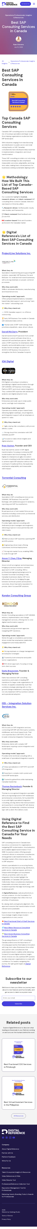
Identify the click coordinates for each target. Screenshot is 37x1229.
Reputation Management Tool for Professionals (14, 1189)
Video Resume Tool (9, 1180)
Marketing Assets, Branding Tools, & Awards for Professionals (17, 1195)
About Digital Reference (10, 1149)
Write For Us (6, 1161)
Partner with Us (7, 1153)
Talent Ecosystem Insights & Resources (16, 1172)
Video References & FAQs (11, 1176)
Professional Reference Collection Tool (16, 1184)
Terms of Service (7, 1216)
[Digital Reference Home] (9, 3)
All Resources (18, 1116)
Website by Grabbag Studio (11, 1212)
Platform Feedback (8, 1157)
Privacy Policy (6, 1219)
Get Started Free (25, 4)
